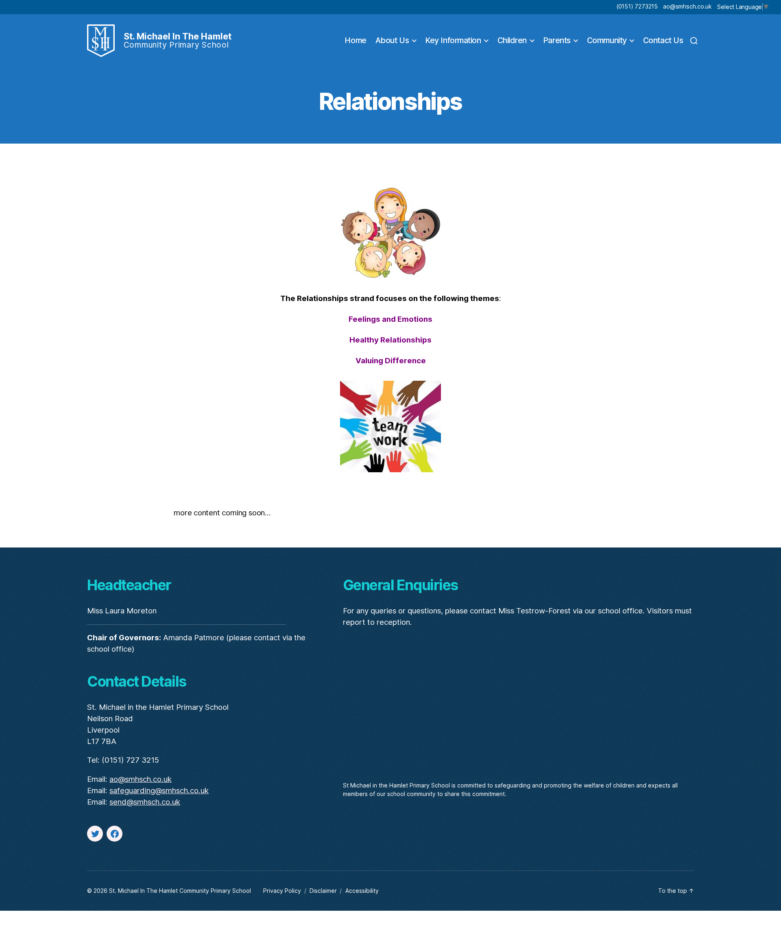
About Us (392, 40)
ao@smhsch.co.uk (687, 6)
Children (512, 40)
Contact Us (663, 40)
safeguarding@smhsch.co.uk (159, 790)
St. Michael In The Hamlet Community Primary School (180, 890)
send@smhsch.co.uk (144, 802)
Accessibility (362, 890)
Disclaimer (323, 890)
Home (355, 40)
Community (607, 40)
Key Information (453, 40)
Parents (557, 40)
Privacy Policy (282, 890)
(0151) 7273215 (637, 6)
